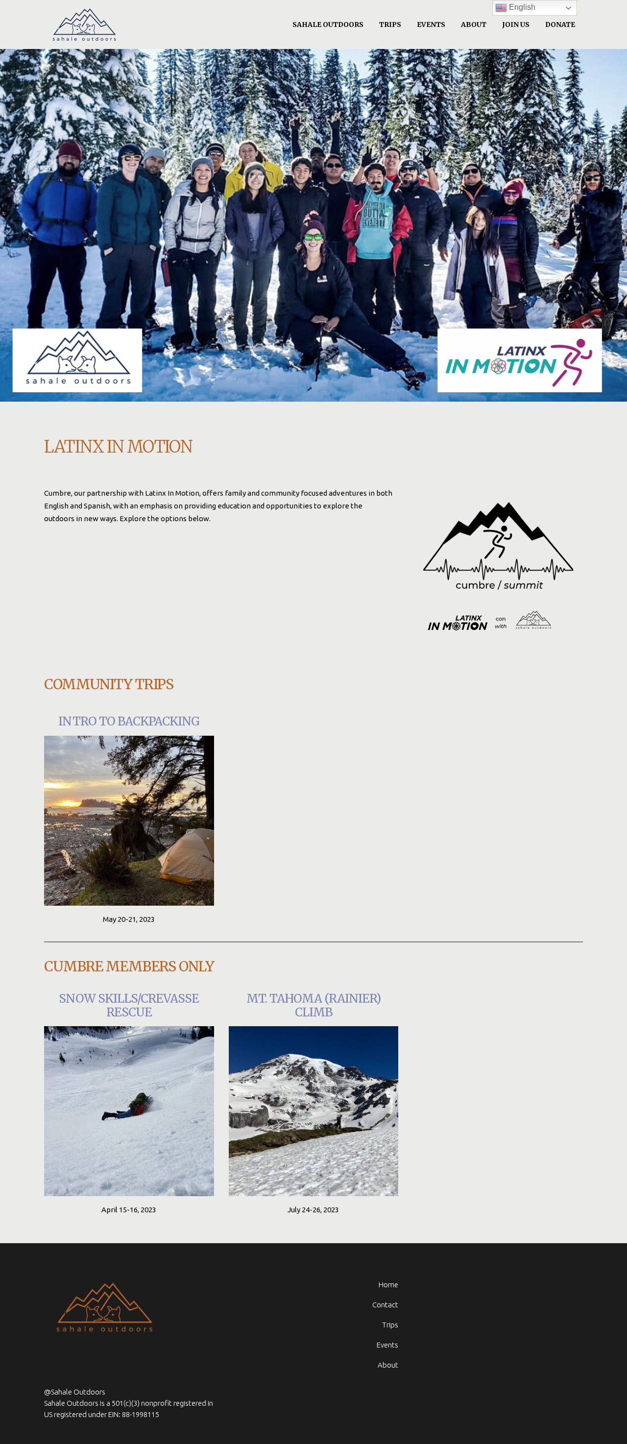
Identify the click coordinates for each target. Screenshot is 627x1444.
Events (387, 1345)
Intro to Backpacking (128, 721)
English (521, 7)
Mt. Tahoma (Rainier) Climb (313, 1005)
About (388, 1365)
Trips (390, 1325)
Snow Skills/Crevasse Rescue (129, 1005)
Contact (385, 1304)
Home (388, 1284)
